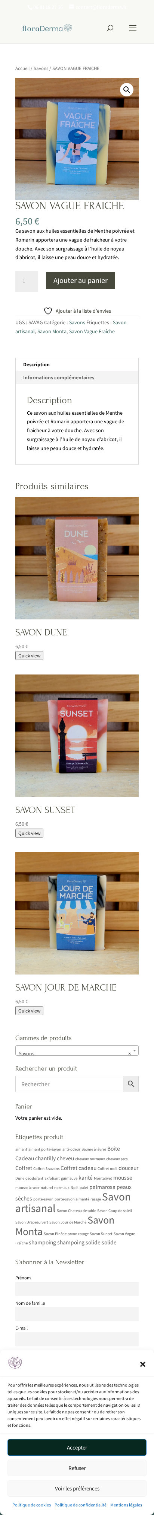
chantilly (45, 1158)
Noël (74, 1187)
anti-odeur (71, 1149)
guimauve (69, 1178)
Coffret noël (107, 1168)
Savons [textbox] (75, 1053)
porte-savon (43, 1199)
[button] (143, 1364)
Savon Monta (52, 331)
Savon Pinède (55, 1233)
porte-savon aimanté (72, 1199)
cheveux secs (116, 1158)
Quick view (29, 655)
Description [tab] (36, 364)
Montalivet (103, 1178)
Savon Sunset (101, 1233)
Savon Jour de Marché (67, 1222)
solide (109, 1242)
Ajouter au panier (80, 280)
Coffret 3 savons (46, 1168)
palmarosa (102, 1186)
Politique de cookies (31, 1505)
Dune (19, 1178)
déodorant (34, 1178)
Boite (113, 1148)
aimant (21, 1149)
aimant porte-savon (44, 1149)
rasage (95, 1199)
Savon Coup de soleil (114, 1210)
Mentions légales (126, 1505)
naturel (47, 1187)
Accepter (77, 1447)
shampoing (42, 1242)
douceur (128, 1167)
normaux (62, 1187)
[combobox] (77, 1050)
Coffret (23, 1167)
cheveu (65, 1158)
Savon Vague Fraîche (92, 331)
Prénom (23, 1278)
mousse (122, 1177)
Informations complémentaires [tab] (58, 377)
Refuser (77, 1467)
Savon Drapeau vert (31, 1222)
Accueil (22, 68)
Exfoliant (52, 1178)
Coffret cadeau (78, 1167)
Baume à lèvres (93, 1149)
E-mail (21, 1328)
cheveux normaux (90, 1158)
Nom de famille (30, 1303)
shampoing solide (79, 1242)
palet (84, 1187)
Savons (41, 68)
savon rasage (78, 1233)
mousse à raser (27, 1187)
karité (85, 1177)
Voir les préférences (77, 1488)
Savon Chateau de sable (76, 1210)
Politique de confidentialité (81, 1505)
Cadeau (24, 1158)
